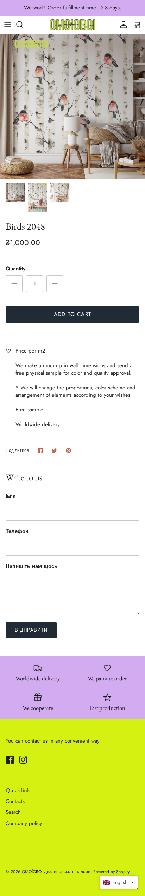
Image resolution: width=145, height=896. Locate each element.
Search (13, 812)
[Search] (23, 24)
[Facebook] (10, 760)
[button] (119, 882)
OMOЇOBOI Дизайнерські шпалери (56, 872)
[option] (72, 106)
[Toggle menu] (7, 24)
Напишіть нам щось (31, 566)
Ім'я (11, 496)
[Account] (122, 24)
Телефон (17, 531)
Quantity (15, 268)
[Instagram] (23, 760)
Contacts (15, 801)
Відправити (31, 630)
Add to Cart (72, 314)
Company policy (24, 823)
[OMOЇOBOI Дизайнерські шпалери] (72, 24)
